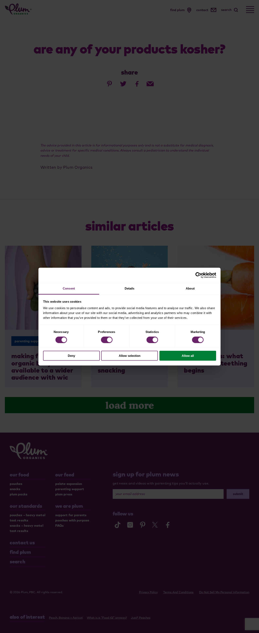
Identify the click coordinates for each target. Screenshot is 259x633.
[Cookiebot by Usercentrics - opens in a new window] (198, 275)
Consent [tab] (69, 288)
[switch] (107, 340)
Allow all (188, 355)
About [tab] (190, 288)
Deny (71, 355)
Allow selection (129, 355)
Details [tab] (130, 288)
